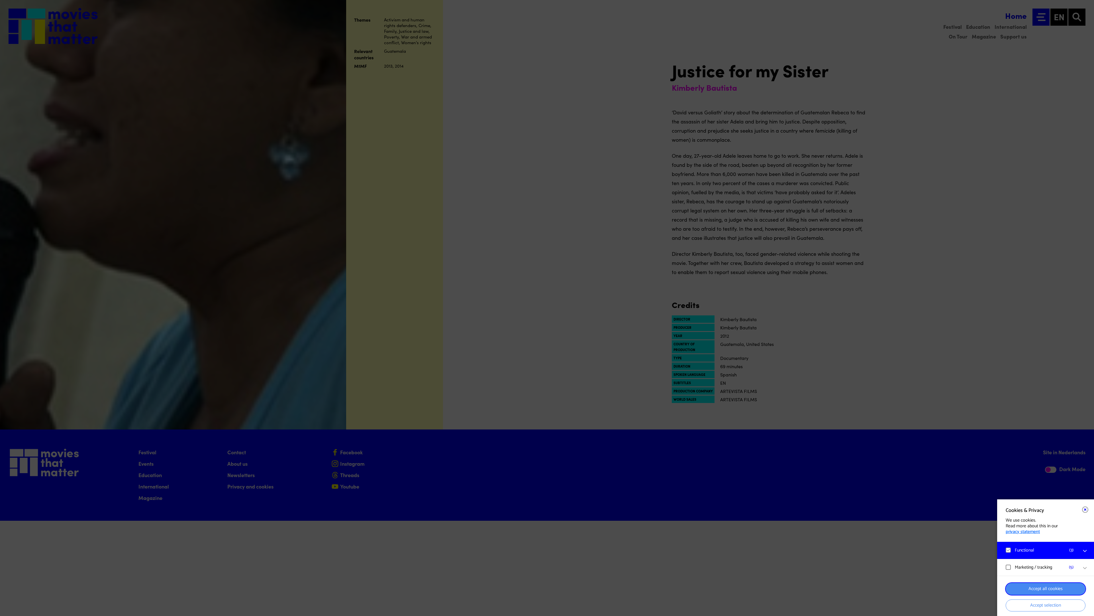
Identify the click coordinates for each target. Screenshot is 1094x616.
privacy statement (1023, 532)
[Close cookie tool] (1085, 509)
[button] (1040, 550)
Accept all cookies (1045, 589)
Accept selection (1045, 605)
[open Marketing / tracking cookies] (1085, 568)
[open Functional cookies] (1085, 551)
